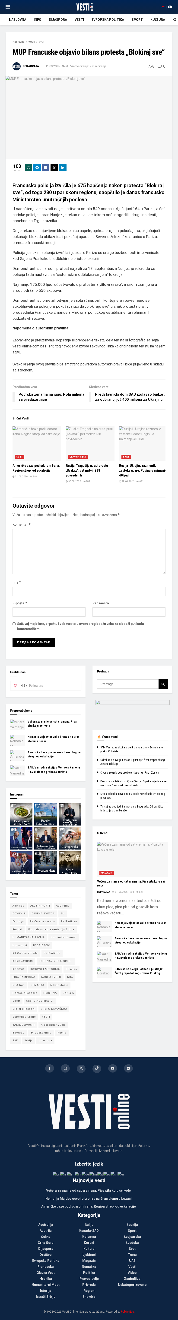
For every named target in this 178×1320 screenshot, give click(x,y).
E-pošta (20, 603)
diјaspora (45, 1040)
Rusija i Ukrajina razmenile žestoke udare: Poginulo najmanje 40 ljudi (143, 470)
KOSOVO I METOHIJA (45, 969)
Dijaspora (58, 19)
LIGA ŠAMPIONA (24, 977)
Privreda (89, 1285)
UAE (132, 1261)
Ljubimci (89, 1255)
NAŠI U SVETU (51, 977)
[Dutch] (63, 1174)
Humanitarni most (63, 937)
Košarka (71, 969)
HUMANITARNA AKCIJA (29, 937)
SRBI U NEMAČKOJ (54, 1008)
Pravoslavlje (89, 1279)
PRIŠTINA (50, 993)
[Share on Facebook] (45, 167)
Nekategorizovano (132, 1285)
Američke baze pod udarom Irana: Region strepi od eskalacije (88, 1206)
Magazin (106, 872)
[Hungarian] (93, 1174)
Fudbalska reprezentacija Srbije (51, 929)
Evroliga (18, 921)
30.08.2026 (74, 481)
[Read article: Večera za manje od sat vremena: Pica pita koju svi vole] (17, 725)
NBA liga (19, 985)
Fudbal (17, 929)
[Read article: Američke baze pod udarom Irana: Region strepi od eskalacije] (37, 443)
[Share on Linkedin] (63, 167)
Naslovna (17, 19)
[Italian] (100, 1174)
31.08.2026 (21, 476)
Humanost (20, 945)
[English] (71, 1174)
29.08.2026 (127, 481)
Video (132, 1273)
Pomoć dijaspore (25, 993)
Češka (45, 1237)
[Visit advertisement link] (132, 711)
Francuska (46, 1267)
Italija (89, 1225)
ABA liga (18, 905)
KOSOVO (18, 969)
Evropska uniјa (41, 1032)
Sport (137, 19)
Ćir (170, 7)
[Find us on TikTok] (96, 1069)
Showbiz (89, 1297)
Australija (63, 905)
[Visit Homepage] (84, 7)
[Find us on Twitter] (81, 1069)
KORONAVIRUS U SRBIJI (56, 961)
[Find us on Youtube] (112, 1068)
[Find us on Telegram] (128, 1068)
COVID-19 (19, 913)
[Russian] (107, 1174)
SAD (15, 1040)
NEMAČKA (37, 985)
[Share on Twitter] (54, 167)
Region (89, 1291)
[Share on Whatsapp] (28, 167)
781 (88, 481)
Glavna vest (78, 456)
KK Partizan (52, 953)
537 (141, 892)
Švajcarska (132, 1237)
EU (62, 913)
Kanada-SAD (89, 1231)
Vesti (79, 19)
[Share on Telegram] (37, 167)
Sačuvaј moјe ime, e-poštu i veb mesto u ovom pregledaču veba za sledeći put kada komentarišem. (80, 626)
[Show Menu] (8, 7)
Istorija (45, 1291)
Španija (132, 1225)
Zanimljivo (132, 1279)
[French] (78, 1174)
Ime (17, 582)
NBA (70, 977)
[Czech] (56, 1174)
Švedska (132, 1243)
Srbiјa (28, 1040)
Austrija (46, 1231)
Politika (89, 1273)
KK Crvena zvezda (25, 953)
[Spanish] (121, 1174)
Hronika (46, 1279)
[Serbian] (114, 1174)
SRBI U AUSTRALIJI (39, 1000)
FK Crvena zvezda (42, 921)
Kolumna (89, 1237)
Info (37, 19)
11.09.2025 (52, 66)
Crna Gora (46, 1243)
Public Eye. (128, 1311)
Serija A (68, 993)
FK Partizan (69, 921)
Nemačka (89, 1267)
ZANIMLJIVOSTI (24, 1024)
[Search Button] (163, 684)
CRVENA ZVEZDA (43, 913)
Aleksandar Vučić (53, 1024)
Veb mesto (100, 603)
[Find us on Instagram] (65, 1068)
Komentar (22, 524)
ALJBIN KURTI (40, 905)
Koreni (89, 1243)
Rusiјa (61, 1032)
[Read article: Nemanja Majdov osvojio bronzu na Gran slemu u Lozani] (17, 740)
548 (34, 476)
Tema (132, 1255)
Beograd (19, 1032)
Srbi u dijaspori (24, 1008)
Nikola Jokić (59, 985)
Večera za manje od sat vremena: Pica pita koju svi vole (88, 1190)
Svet (41, 41)
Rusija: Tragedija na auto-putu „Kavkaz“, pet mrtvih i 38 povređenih (87, 470)
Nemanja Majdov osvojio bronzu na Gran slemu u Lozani (88, 1198)
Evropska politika (108, 19)
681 (141, 481)
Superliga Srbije (24, 1016)
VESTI (46, 1016)
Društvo (46, 1255)
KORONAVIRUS (23, 961)
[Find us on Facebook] (49, 1068)
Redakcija (30, 66)
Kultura (157, 19)
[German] (85, 1174)
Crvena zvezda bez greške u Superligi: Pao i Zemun (129, 772)
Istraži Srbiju (45, 1297)
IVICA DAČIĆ (41, 945)
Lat (162, 7)
